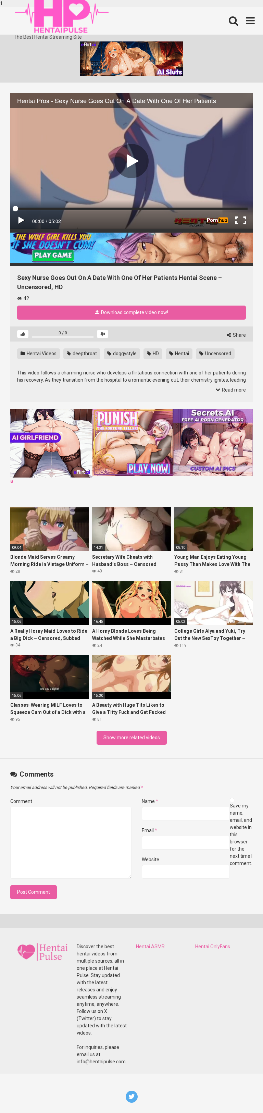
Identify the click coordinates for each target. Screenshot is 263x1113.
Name (150, 801)
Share (239, 335)
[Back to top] (240, 1093)
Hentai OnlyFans (212, 946)
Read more (233, 390)
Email (149, 830)
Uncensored (217, 353)
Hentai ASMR (150, 946)
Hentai (181, 353)
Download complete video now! (134, 312)
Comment (21, 801)
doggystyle (124, 353)
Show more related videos (131, 737)
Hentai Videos (41, 353)
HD (155, 353)
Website (150, 859)
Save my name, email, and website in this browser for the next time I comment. (241, 834)
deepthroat (84, 353)
